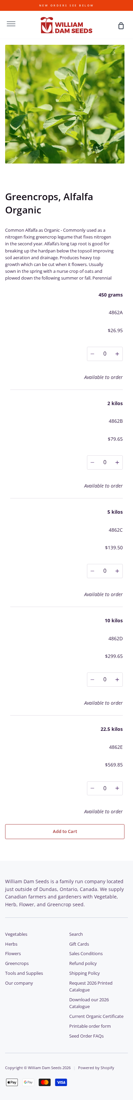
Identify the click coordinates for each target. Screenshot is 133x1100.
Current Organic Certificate (96, 1016)
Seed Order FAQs (86, 1036)
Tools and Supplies (24, 973)
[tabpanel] (66, 104)
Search (76, 934)
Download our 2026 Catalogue (89, 1003)
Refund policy (83, 963)
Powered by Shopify (96, 1067)
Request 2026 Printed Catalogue (91, 986)
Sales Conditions (86, 953)
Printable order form (90, 1026)
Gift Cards (79, 944)
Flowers (13, 953)
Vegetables (16, 934)
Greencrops (17, 963)
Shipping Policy (84, 973)
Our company (19, 983)
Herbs (11, 944)
